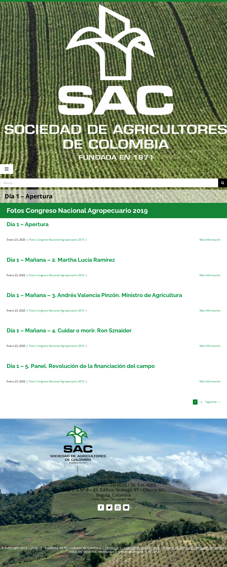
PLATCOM (152, 551)
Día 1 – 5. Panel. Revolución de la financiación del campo (81, 366)
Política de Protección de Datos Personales (194, 548)
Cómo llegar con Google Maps (114, 499)
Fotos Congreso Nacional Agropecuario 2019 (56, 240)
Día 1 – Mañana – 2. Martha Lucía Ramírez (61, 259)
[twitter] (109, 507)
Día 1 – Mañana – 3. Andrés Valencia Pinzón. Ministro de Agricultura (94, 295)
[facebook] (101, 507)
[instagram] (118, 507)
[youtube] (126, 507)
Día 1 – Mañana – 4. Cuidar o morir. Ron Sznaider (69, 330)
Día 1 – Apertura (28, 224)
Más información (210, 240)
